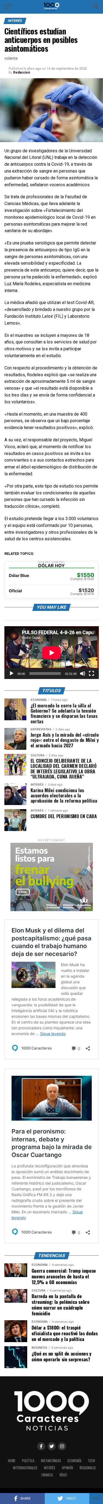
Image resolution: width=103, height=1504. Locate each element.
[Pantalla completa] (91, 673)
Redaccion (21, 72)
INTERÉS (49, 1467)
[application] (51, 652)
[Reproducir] (11, 673)
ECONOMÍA (74, 1460)
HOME (11, 1460)
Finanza (47, 1474)
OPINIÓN (67, 1467)
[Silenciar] (82, 673)
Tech (91, 1460)
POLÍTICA (28, 1460)
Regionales (88, 1467)
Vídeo (63, 1474)
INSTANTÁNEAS (51, 1460)
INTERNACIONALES (25, 1467)
